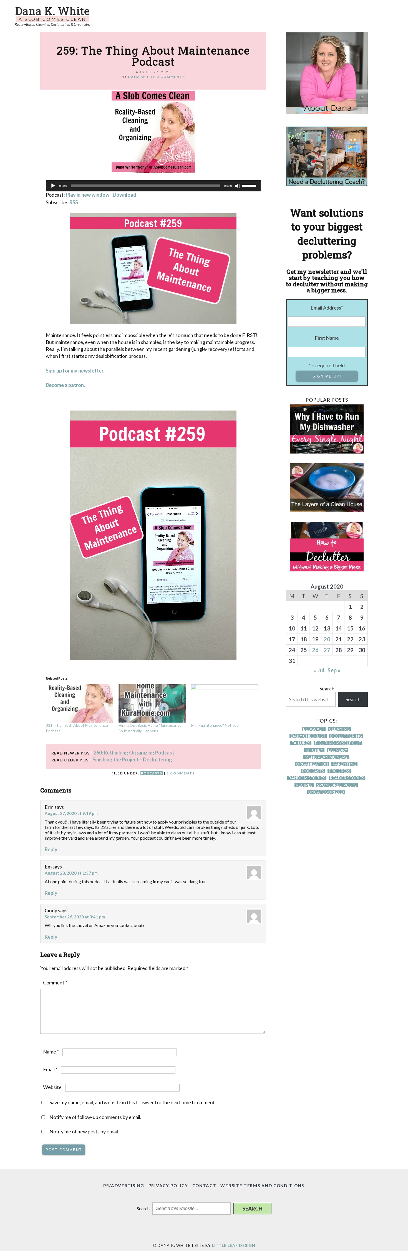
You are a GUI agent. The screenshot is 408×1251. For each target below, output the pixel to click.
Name (51, 1052)
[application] (153, 185)
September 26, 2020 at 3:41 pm (75, 916)
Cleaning (339, 729)
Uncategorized (326, 792)
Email (50, 1069)
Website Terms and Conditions (262, 1185)
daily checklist (308, 736)
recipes (304, 785)
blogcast (313, 729)
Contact (204, 1185)
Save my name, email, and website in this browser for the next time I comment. (132, 1102)
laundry (337, 750)
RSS (73, 202)
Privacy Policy (168, 1185)
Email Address (327, 308)
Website (52, 1087)
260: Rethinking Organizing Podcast (134, 752)
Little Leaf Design (233, 1245)
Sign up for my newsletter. (75, 371)
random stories (306, 778)
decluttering (346, 736)
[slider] (250, 185)
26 (315, 650)
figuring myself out (338, 743)
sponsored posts (337, 785)
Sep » (334, 670)
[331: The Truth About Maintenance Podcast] (79, 703)
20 (327, 639)
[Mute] (238, 186)
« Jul (318, 670)
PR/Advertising (123, 1185)
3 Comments (171, 77)
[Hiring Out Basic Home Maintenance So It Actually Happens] (152, 703)
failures (300, 743)
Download (124, 195)
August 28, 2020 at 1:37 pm (71, 872)
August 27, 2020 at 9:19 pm (71, 813)
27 (327, 650)
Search (326, 688)
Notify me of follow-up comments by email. (95, 1117)
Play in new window (87, 195)
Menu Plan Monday (326, 757)
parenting (344, 764)
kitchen (314, 750)
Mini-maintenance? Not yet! (215, 725)
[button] (252, 1208)
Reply (51, 849)
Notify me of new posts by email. (84, 1131)
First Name (327, 338)
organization (312, 764)
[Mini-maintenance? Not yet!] (224, 703)
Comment (55, 982)
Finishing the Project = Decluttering (132, 759)
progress (339, 771)
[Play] (53, 186)
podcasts (151, 773)
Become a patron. (65, 385)
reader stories (347, 778)
